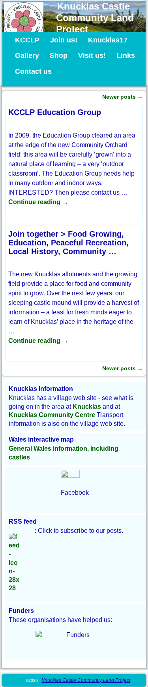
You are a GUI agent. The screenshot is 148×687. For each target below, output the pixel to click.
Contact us (33, 71)
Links (125, 55)
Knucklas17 (107, 40)
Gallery (27, 55)
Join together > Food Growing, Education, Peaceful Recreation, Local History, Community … (68, 243)
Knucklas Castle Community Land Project (95, 17)
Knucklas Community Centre (52, 414)
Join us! (63, 40)
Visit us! (92, 55)
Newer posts (122, 97)
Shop (58, 55)
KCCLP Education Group (54, 112)
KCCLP (27, 40)
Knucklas (87, 406)
